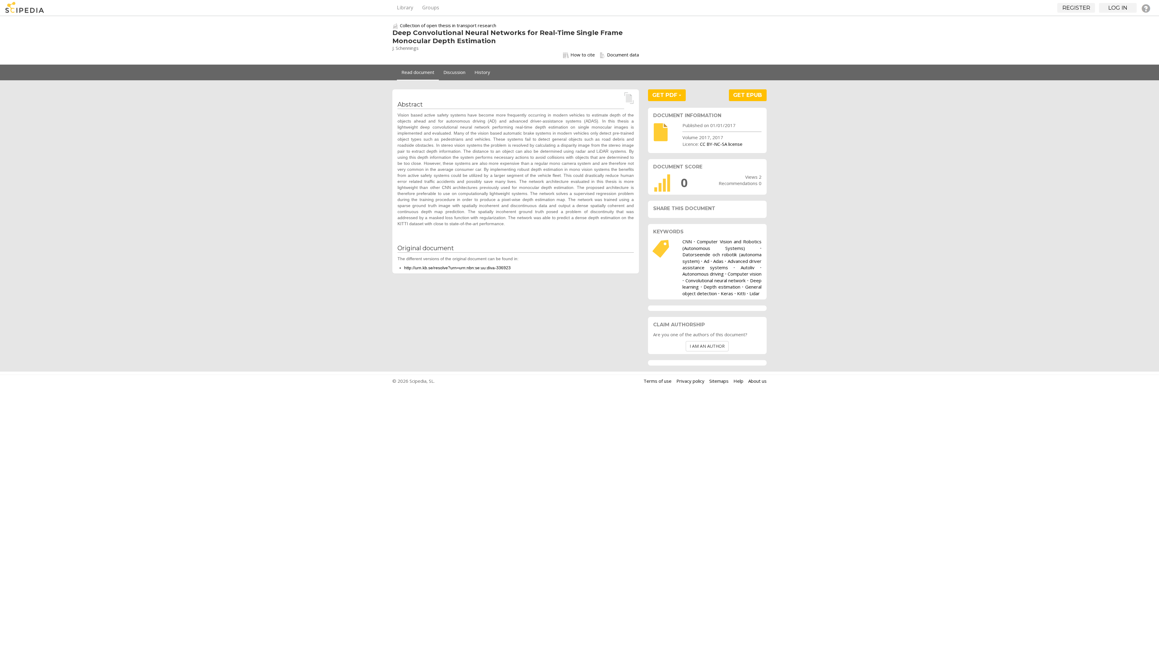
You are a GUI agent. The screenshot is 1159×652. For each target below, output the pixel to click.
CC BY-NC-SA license (721, 144)
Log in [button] (1117, 8)
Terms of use (657, 381)
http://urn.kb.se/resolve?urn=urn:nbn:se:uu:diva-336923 (457, 267)
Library (405, 7)
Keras (727, 293)
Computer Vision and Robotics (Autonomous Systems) (721, 244)
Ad (706, 261)
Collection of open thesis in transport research (448, 25)
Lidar (754, 293)
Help (738, 381)
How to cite (582, 55)
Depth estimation (722, 287)
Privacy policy (690, 381)
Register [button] (1076, 8)
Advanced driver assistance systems (721, 264)
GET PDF (665, 95)
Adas (718, 261)
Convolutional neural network (715, 280)
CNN (687, 241)
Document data (623, 55)
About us (757, 381)
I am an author (707, 346)
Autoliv (748, 267)
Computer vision (744, 274)
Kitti (741, 293)
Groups (430, 7)
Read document (417, 72)
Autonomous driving (703, 274)
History (482, 72)
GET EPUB (747, 95)
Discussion (454, 72)
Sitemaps (719, 381)
